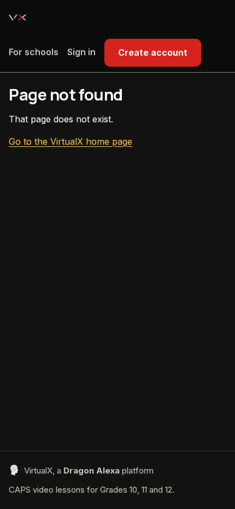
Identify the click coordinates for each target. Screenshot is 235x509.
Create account (152, 52)
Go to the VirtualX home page (70, 141)
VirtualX (17, 17)
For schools (33, 51)
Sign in (81, 51)
